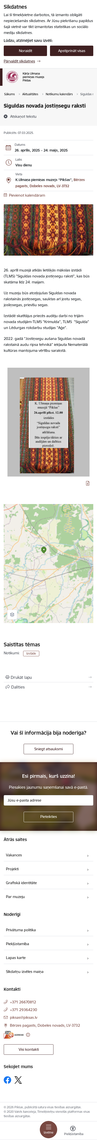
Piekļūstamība (17, 943)
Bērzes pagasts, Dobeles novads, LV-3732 (45, 1025)
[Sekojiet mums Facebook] (7, 1080)
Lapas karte (16, 957)
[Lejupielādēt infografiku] (87, 483)
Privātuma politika (21, 930)
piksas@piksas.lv (23, 1017)
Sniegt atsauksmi (48, 749)
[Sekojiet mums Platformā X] (18, 1080)
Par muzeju (15, 896)
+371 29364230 (23, 1009)
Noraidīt (25, 50)
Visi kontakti (29, 1049)
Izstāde (31, 653)
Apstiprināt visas (71, 50)
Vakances (14, 855)
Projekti (12, 869)
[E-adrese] (14, 1035)
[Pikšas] (44, 83)
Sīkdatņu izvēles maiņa (25, 971)
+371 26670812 (23, 1002)
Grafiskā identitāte (21, 882)
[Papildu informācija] (28, 1035)
